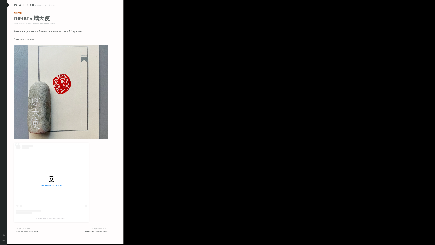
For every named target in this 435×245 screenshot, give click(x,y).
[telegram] (3, 235)
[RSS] (3, 240)
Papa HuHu (37, 23)
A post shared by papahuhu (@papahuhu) (51, 218)
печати (18, 13)
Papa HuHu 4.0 (24, 5)
